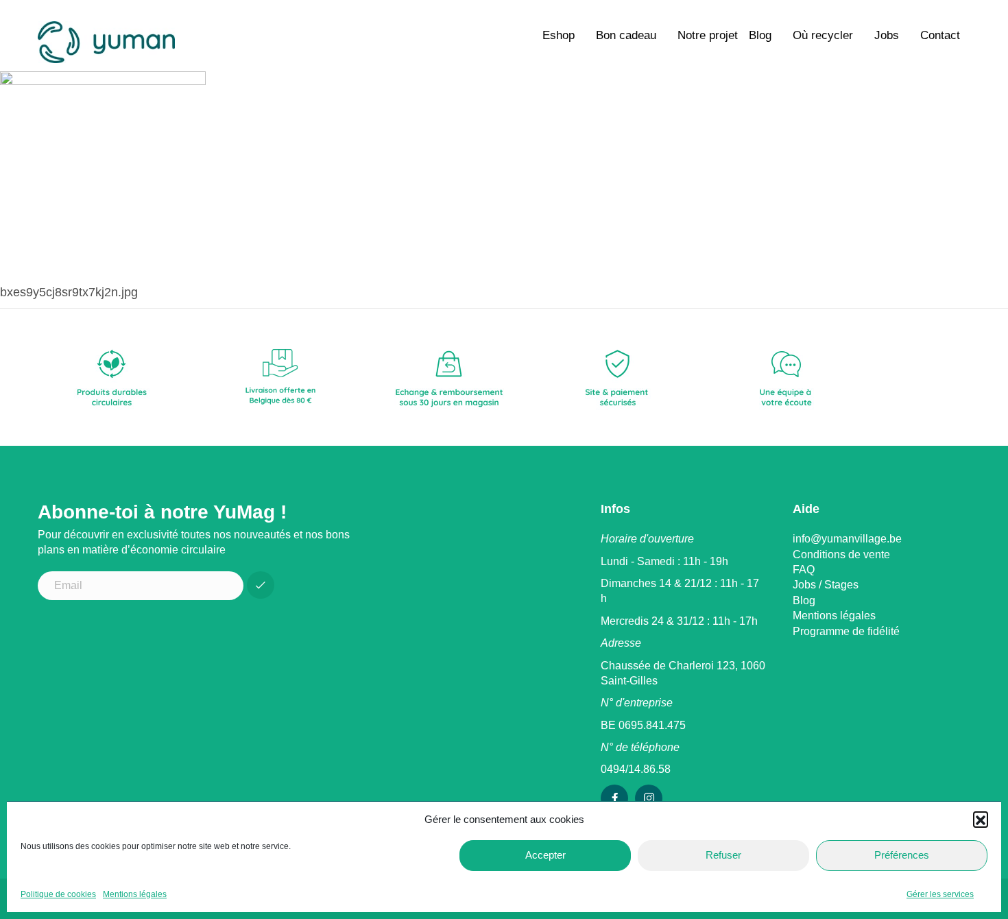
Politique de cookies (58, 894)
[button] (980, 819)
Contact (940, 35)
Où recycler (823, 35)
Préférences (901, 855)
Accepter (545, 855)
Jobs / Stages (826, 584)
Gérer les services (940, 894)
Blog (760, 35)
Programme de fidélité (846, 631)
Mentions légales (135, 894)
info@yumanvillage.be (847, 539)
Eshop (558, 35)
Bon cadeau (626, 35)
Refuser (723, 855)
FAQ (804, 569)
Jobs (886, 35)
